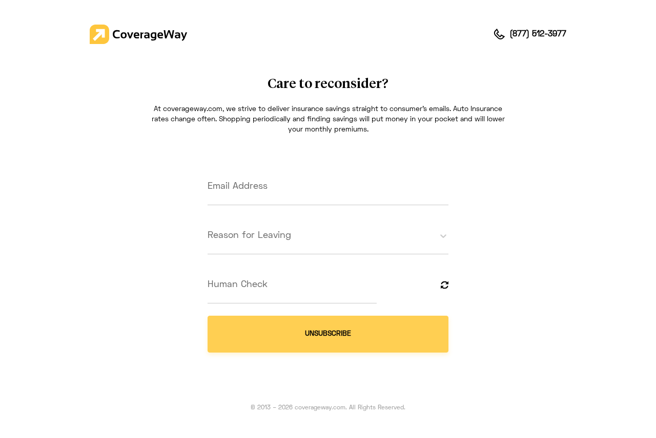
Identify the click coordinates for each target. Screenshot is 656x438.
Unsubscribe (328, 334)
